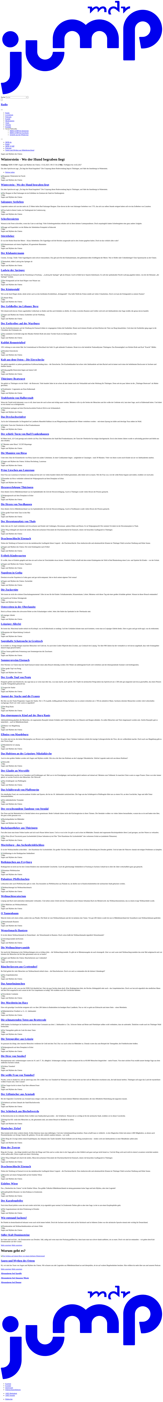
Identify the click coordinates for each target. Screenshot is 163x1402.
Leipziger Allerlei (11, 623)
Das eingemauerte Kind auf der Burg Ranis (25, 715)
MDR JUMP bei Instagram (19, 131)
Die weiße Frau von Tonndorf (17, 1075)
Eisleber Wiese (9, 1183)
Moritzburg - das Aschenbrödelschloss (22, 844)
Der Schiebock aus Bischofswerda (20, 1111)
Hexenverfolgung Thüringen (17, 487)
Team (7, 123)
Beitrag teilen (10, 172)
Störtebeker (7, 235)
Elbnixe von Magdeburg (14, 734)
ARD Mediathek (11, 1393)
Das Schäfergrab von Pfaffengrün (20, 789)
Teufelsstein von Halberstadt (17, 397)
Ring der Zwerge (10, 1147)
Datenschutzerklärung (13, 1390)
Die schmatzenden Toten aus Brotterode (23, 1019)
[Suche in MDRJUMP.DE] (2, 99)
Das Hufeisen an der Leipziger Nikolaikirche (26, 753)
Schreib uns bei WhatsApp (19, 135)
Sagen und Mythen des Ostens (18, 1260)
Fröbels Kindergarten (13, 555)
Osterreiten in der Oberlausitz (18, 606)
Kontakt (8, 127)
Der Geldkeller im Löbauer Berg (19, 306)
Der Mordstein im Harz (14, 1002)
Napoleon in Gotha (11, 572)
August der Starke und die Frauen (20, 696)
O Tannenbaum (10, 913)
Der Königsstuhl (10, 289)
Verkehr (8, 125)
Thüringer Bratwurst (13, 378)
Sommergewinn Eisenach (15, 660)
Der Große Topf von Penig (16, 677)
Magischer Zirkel (11, 1128)
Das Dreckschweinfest (13, 416)
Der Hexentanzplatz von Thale (18, 521)
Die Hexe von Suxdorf (13, 1056)
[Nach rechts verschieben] (2, 109)
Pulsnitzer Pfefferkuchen (15, 879)
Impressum (9, 1388)
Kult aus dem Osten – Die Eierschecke (22, 359)
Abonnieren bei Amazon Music (15, 1278)
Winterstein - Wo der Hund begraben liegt (25, 184)
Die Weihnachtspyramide (15, 947)
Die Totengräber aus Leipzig (17, 1038)
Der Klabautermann (12, 253)
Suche (3, 97)
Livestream (9, 115)
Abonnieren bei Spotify (11, 1273)
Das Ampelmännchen (13, 983)
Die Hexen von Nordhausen (16, 504)
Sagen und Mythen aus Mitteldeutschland (19, 150)
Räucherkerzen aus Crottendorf (19, 966)
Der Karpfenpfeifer (12, 1200)
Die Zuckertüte (9, 589)
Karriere (8, 1384)
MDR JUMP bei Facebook (19, 133)
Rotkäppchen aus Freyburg (16, 862)
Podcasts (8, 117)
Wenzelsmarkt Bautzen (14, 930)
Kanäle (7, 119)
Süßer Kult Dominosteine (15, 1234)
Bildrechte (9, 1399)
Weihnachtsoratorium (13, 896)
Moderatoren (9, 121)
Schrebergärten (10, 218)
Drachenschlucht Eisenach (16, 538)
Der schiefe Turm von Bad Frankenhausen (25, 433)
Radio (7, 113)
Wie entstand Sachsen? (14, 1217)
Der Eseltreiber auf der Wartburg (20, 323)
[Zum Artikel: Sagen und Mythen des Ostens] (81, 1256)
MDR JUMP (9, 146)
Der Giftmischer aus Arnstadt (18, 1094)
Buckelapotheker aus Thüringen (19, 827)
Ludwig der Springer (13, 270)
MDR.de (8, 142)
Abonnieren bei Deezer (11, 1282)
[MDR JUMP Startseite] (81, 95)
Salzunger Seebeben (12, 201)
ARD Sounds (10, 1395)
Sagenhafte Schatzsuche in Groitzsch (22, 641)
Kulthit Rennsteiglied (13, 342)
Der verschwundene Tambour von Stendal (25, 808)
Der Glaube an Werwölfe (15, 770)
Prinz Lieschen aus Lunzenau (17, 470)
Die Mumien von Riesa (14, 453)
